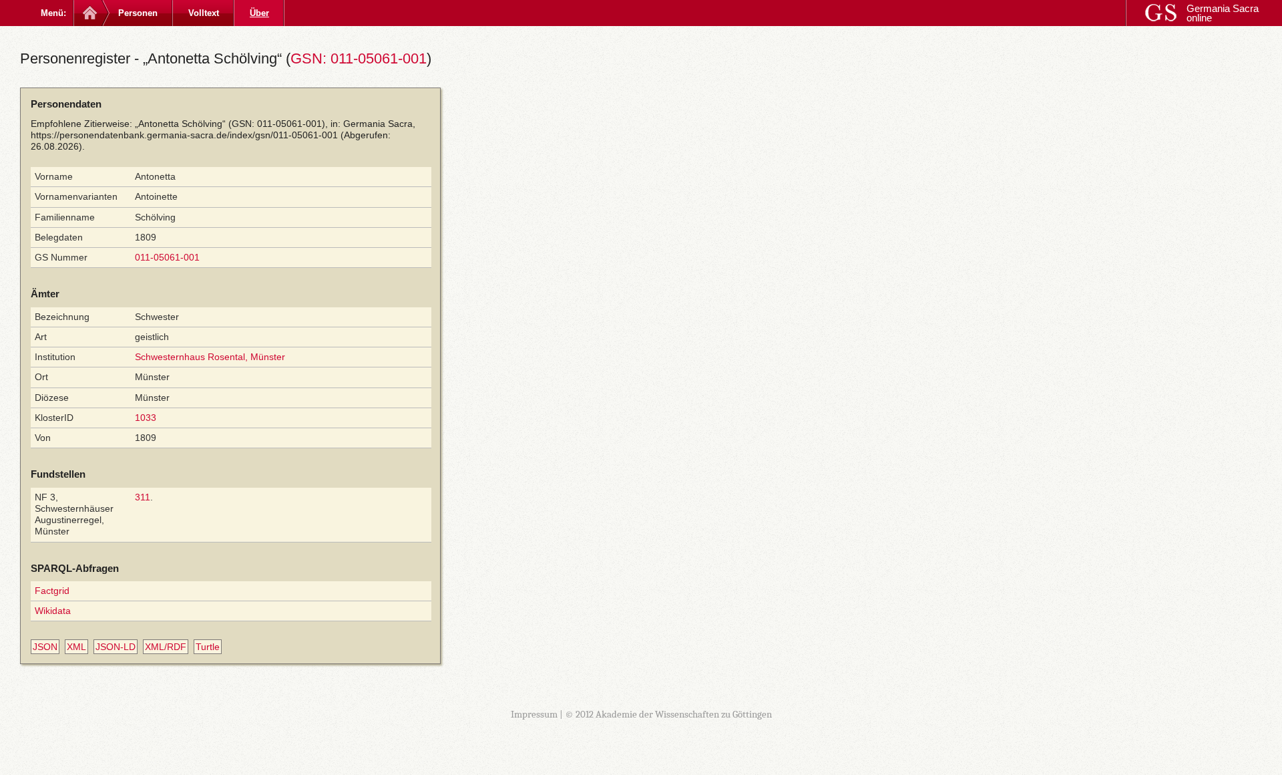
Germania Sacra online (1223, 13)
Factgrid (52, 590)
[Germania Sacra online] (88, 13)
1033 (145, 417)
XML (76, 646)
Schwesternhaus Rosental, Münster (210, 356)
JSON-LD (115, 646)
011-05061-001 (167, 257)
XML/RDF (165, 646)
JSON (45, 646)
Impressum (534, 714)
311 (142, 497)
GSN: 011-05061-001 (358, 58)
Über (259, 13)
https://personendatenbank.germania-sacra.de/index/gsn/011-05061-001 (184, 135)
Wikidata (53, 610)
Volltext (203, 13)
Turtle (208, 646)
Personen (138, 13)
